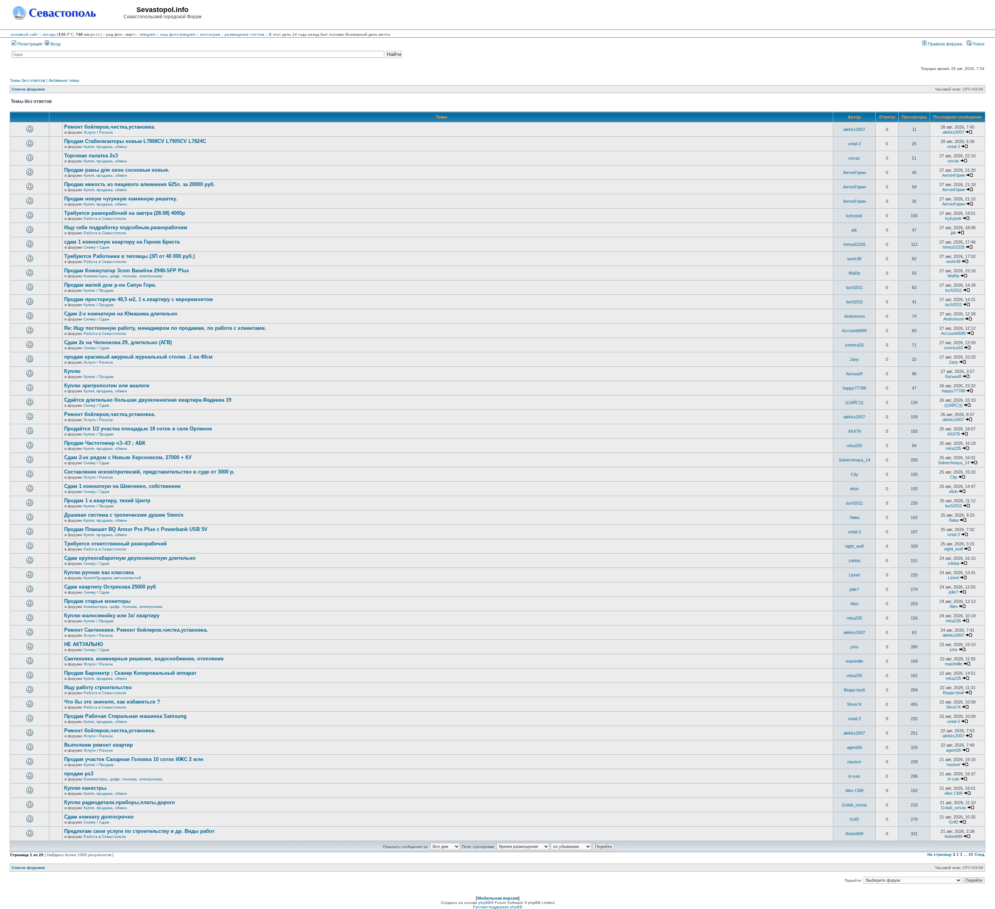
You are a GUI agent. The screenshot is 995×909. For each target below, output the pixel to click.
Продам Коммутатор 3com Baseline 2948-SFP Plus (126, 270)
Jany (854, 359)
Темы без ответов (27, 80)
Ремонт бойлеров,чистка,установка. (109, 127)
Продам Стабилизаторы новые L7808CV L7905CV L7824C (135, 141)
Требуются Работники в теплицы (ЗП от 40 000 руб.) (129, 256)
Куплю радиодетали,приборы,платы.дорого (119, 802)
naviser (854, 761)
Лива (854, 517)
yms (854, 646)
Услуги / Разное (98, 132)
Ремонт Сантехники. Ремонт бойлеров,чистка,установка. (136, 630)
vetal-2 (854, 143)
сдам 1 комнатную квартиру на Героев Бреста (122, 242)
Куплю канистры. (86, 788)
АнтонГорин (854, 172)
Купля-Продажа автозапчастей (112, 578)
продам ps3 (78, 774)
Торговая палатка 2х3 (91, 155)
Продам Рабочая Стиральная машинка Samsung (125, 716)
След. (979, 854)
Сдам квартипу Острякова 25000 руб (110, 587)
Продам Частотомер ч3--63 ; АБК (104, 443)
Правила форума (944, 44)
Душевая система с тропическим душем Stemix (123, 515)
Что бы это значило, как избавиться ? (112, 702)
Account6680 (854, 330)
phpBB (484, 902)
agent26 (854, 747)
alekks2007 (854, 129)
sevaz (854, 158)
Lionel (854, 575)
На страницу (939, 854)
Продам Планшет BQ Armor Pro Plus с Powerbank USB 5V (136, 529)
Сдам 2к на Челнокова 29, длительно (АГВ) (118, 342)
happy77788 (854, 388)
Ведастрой (854, 690)
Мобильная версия (497, 898)
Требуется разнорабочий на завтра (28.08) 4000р (124, 213)
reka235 (854, 445)
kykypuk (854, 215)
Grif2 (854, 819)
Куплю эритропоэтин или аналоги (106, 385)
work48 (854, 258)
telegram (147, 34)
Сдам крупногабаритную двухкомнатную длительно (130, 558)
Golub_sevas (854, 805)
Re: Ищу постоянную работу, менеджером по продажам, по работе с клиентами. (165, 328)
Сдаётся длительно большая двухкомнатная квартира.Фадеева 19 (147, 400)
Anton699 (854, 833)
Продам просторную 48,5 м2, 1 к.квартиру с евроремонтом (138, 299)
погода (49, 34)
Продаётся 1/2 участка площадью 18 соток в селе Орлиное (138, 429)
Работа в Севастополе (105, 218)
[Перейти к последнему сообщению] (968, 132)
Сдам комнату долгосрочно (99, 817)
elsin (854, 488)
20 (971, 854)
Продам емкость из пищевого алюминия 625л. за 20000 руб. (139, 184)
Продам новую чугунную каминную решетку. (120, 199)
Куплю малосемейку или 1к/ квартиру (111, 615)
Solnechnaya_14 (854, 460)
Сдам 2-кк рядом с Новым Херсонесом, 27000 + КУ (128, 457)
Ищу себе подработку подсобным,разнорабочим (125, 227)
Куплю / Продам (98, 290)
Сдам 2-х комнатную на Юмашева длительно (120, 314)
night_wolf (854, 546)
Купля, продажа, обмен (105, 147)
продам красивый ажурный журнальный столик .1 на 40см (138, 357)
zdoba (854, 560)
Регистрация (29, 44)
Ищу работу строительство (98, 687)
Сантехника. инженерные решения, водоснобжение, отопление (143, 659)
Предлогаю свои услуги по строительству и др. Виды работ (139, 831)
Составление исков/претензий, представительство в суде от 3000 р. (149, 472)
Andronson (854, 316)
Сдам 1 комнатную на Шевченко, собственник (122, 486)
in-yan (854, 776)
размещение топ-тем (244, 34)
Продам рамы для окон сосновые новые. (116, 170)
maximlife (854, 661)
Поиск (978, 44)
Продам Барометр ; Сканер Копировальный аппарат (130, 673)
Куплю (72, 371)
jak (854, 230)
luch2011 (854, 287)
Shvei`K (854, 704)
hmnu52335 (854, 244)
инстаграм (210, 34)
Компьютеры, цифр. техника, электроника (123, 276)
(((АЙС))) (854, 402)
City (854, 474)
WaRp (854, 273)
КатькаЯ (854, 373)
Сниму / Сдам (96, 247)
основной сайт (24, 34)
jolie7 (854, 589)
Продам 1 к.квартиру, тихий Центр (107, 500)
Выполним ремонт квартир (98, 745)
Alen (854, 603)
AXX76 (854, 431)
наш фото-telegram (178, 34)
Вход (54, 44)
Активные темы (64, 80)
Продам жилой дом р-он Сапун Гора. (110, 285)
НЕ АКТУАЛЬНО (83, 644)
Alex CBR (854, 790)
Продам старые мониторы (97, 601)
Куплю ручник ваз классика (99, 572)
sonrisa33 (854, 345)
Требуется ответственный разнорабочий (115, 544)
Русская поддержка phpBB (497, 907)
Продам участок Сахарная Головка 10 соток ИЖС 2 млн (133, 759)
